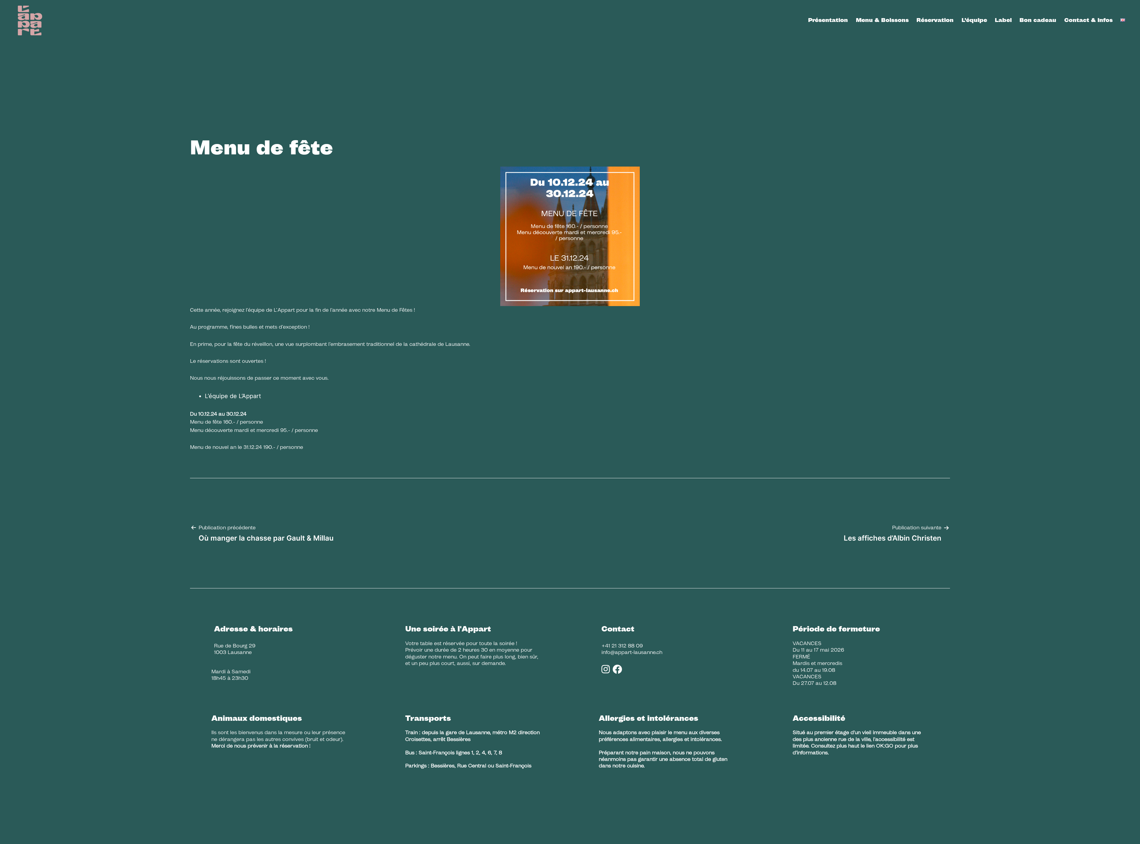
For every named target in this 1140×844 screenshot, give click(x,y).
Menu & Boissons (882, 19)
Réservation (935, 19)
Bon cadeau (1037, 19)
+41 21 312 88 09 (622, 646)
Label (1003, 19)
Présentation (828, 19)
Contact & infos (1088, 19)
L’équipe (974, 19)
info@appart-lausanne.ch (631, 652)
